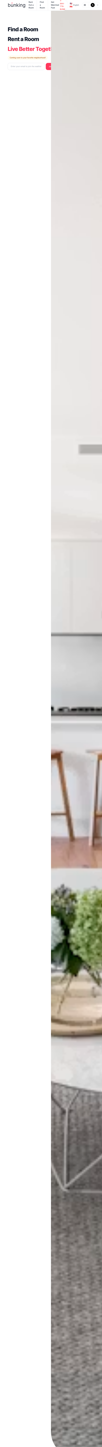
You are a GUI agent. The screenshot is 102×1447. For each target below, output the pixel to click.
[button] (91, 5)
